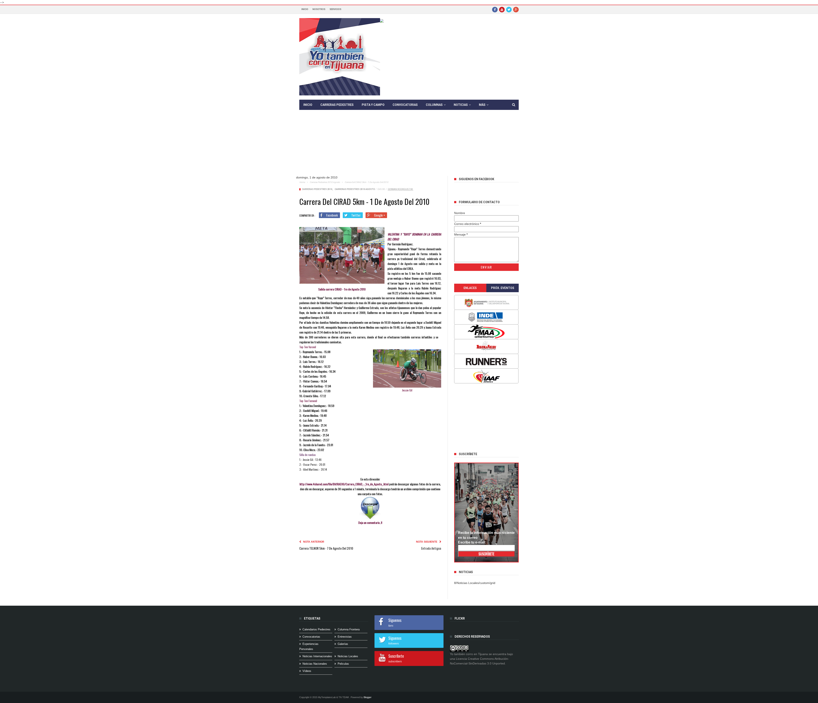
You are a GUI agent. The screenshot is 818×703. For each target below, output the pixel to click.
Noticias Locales (348, 656)
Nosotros (319, 9)
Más (482, 104)
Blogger (368, 697)
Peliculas (343, 663)
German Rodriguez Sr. (400, 189)
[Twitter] (509, 9)
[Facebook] (495, 9)
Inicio (304, 9)
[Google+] (516, 9)
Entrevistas (345, 636)
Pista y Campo (373, 104)
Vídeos (306, 671)
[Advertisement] (409, 146)
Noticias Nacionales (314, 663)
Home (302, 182)
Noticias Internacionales (317, 656)
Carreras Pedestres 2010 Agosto (325, 182)
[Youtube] (502, 9)
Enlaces (470, 288)
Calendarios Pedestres (316, 629)
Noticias (461, 104)
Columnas (434, 104)
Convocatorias (405, 104)
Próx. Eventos (502, 288)
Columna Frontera (349, 629)
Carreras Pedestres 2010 (317, 189)
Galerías (343, 643)
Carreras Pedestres (337, 104)
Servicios (335, 9)
